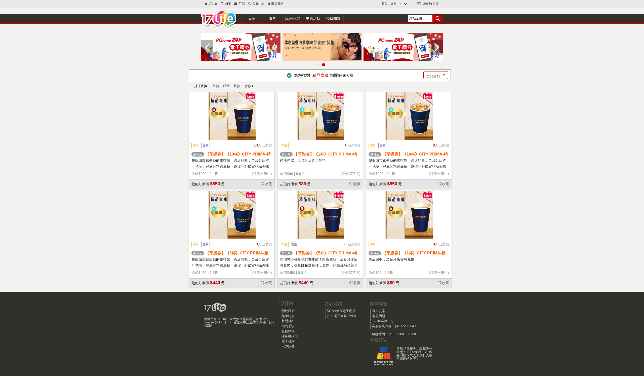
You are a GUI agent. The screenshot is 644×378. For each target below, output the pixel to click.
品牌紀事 (288, 316)
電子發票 (288, 341)
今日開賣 (333, 18)
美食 (251, 18)
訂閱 (241, 4)
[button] (317, 64)
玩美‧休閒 (292, 18)
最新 (216, 86)
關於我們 (277, 4)
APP (228, 4)
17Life (212, 4)
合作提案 (378, 311)
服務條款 (288, 331)
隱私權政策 (289, 336)
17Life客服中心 (383, 321)
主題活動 (313, 18)
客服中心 (258, 4)
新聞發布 (288, 321)
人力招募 (288, 346)
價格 (247, 86)
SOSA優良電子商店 (341, 311)
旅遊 (272, 18)
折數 (237, 86)
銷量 (226, 86)
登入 (384, 4)
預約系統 (288, 326)
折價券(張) (430, 4)
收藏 (268, 184)
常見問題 (378, 316)
